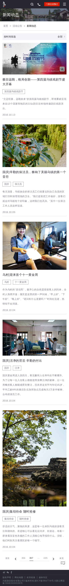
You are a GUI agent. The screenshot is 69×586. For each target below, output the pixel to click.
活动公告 (17, 26)
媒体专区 (43, 577)
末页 (61, 558)
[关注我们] (7, 572)
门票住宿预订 (52, 4)
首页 (5, 26)
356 (23, 558)
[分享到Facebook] (11, 572)
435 (45, 558)
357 (31, 558)
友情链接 (31, 577)
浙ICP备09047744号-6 (45, 581)
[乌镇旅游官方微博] (4, 572)
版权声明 (7, 577)
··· (38, 558)
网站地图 (19, 577)
